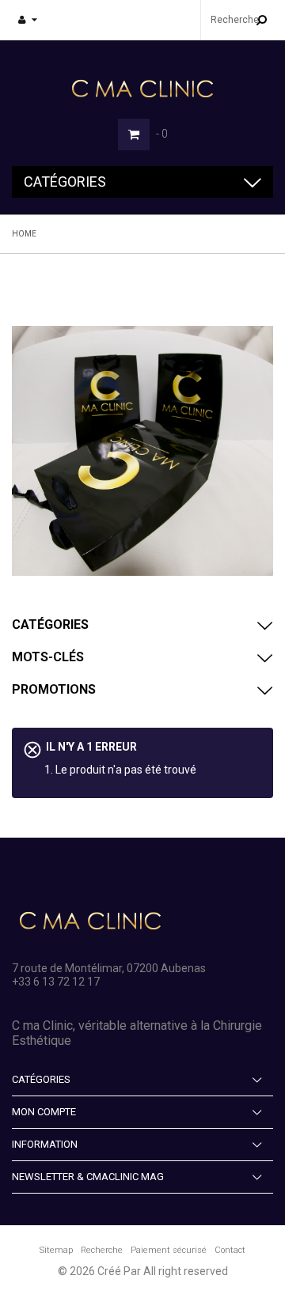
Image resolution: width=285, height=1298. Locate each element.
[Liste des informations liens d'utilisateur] (27, 20)
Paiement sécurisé (169, 1250)
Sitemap (56, 1250)
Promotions (54, 689)
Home (24, 233)
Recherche (102, 1250)
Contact (230, 1250)
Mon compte (44, 1112)
